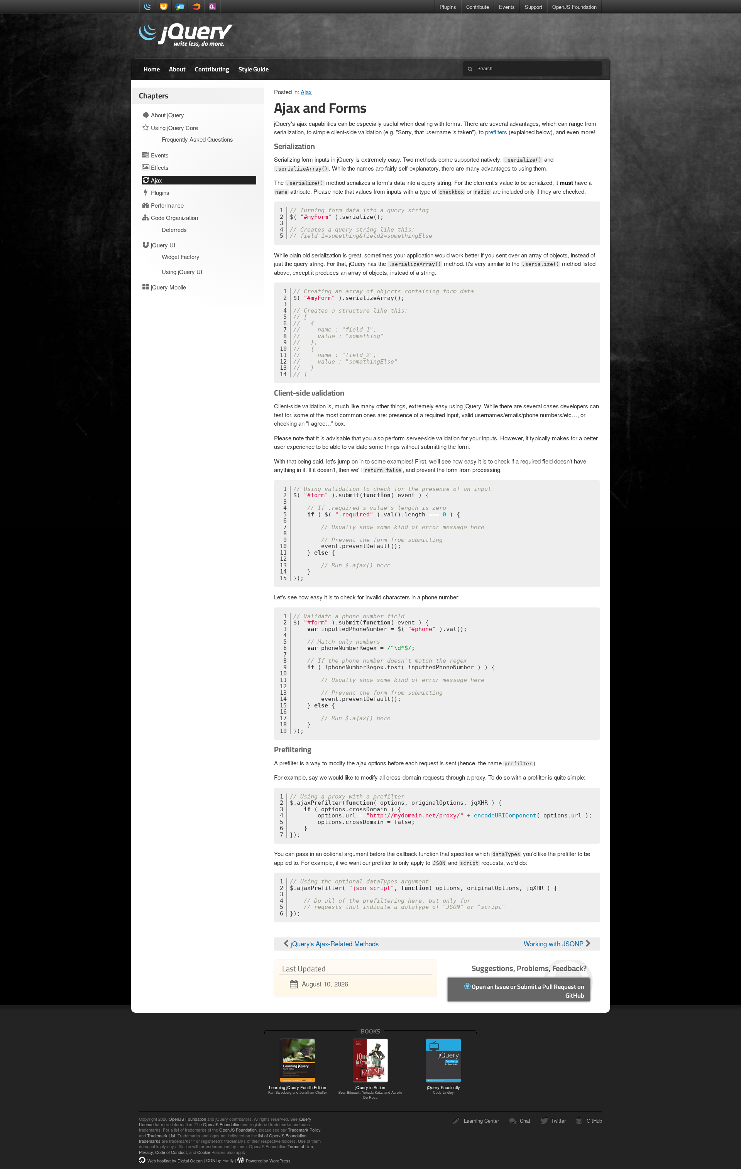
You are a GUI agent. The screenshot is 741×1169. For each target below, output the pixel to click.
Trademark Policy (304, 1130)
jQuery (147, 6)
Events (507, 6)
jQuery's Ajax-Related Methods (334, 943)
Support (533, 6)
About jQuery (166, 115)
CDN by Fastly (220, 1160)
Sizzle (196, 6)
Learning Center (481, 1120)
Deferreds (174, 229)
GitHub (594, 1120)
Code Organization (173, 217)
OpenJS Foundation (574, 6)
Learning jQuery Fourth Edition (297, 1089)
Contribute (477, 6)
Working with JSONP (554, 943)
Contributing (212, 69)
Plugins (448, 6)
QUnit (212, 6)
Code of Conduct (171, 1152)
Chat (525, 1120)
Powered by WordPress (268, 1160)
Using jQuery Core (173, 127)
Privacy (146, 1152)
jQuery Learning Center (186, 36)
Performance (166, 205)
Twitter (558, 1120)
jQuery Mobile (180, 6)
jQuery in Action (370, 1092)
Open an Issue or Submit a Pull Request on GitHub (527, 991)
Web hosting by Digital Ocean (175, 1160)
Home (152, 69)
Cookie (203, 1152)
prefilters (496, 132)
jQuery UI (163, 6)
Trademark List (161, 1135)
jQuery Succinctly (443, 1089)
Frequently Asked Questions (197, 139)
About (177, 69)
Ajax (306, 92)
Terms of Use (300, 1146)
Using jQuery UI (182, 271)
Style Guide (254, 69)
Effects (159, 167)
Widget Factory (181, 256)
